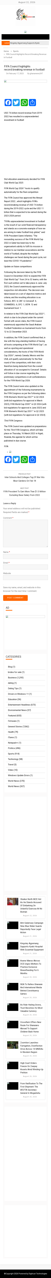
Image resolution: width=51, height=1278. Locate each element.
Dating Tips (13, 688)
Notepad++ (13, 743)
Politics (11, 748)
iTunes (11, 737)
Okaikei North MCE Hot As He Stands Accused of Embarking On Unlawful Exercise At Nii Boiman (31, 905)
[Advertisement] (25, 149)
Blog (10, 667)
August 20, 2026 (29, 977)
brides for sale (14, 672)
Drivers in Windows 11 (18, 694)
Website (7, 573)
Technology (13, 759)
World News (13, 781)
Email (6, 563)
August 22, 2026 (29, 916)
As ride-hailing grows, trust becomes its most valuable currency (31, 1008)
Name (6, 552)
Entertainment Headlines (19, 705)
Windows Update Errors (19, 775)
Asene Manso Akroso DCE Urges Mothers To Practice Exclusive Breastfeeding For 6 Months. (30, 967)
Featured (12, 715)
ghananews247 (36, 73)
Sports (11, 753)
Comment (8, 518)
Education (12, 699)
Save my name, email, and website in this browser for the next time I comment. (22, 589)
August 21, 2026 (29, 936)
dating (11, 683)
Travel (10, 764)
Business (12, 677)
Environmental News (17, 710)
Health (11, 732)
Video (10, 770)
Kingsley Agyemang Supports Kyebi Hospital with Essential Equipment (32, 946)
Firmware (12, 721)
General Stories (15, 726)
